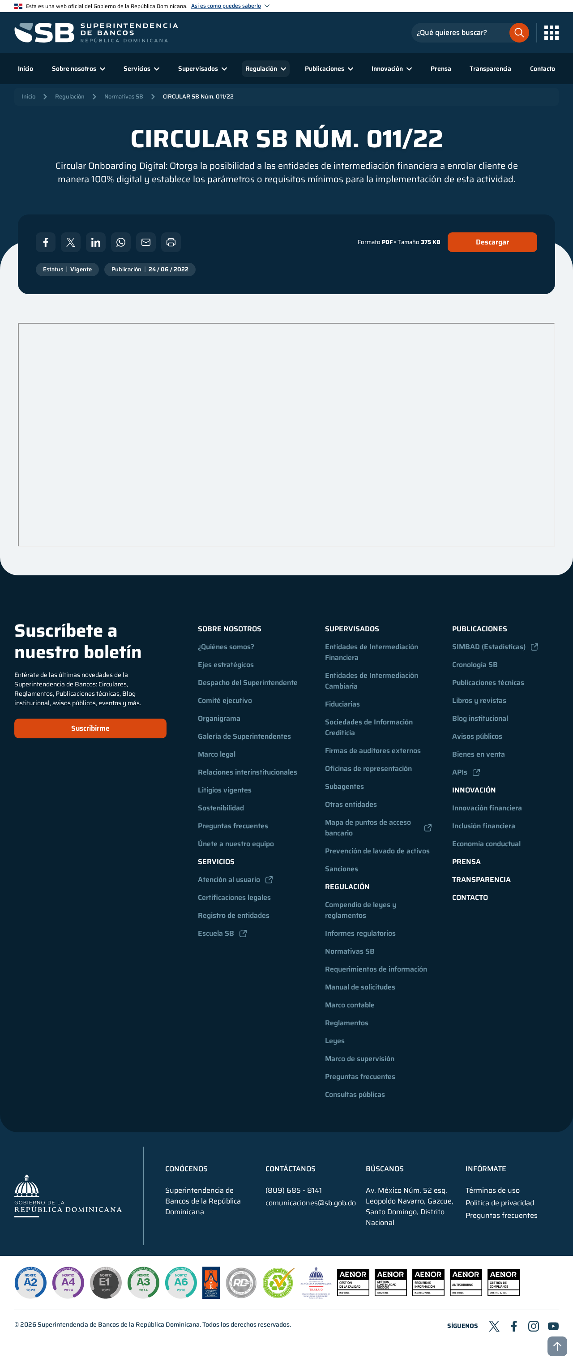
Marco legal (216, 754)
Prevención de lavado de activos (377, 851)
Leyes (335, 1040)
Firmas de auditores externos (373, 750)
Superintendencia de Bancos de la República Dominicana (119, 1324)
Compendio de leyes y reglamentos (361, 910)
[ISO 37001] (466, 1293)
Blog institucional (480, 718)
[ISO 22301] (391, 1293)
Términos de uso (493, 1190)
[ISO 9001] (353, 1293)
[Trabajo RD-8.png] (316, 1296)
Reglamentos (346, 1022)
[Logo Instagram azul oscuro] (533, 1326)
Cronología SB (475, 664)
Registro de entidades (233, 915)
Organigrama (219, 718)
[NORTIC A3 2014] (143, 1283)
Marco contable (350, 1005)
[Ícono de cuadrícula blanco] (551, 33)
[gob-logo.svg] (68, 1195)
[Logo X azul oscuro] (494, 1326)
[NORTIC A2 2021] (30, 1283)
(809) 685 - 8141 (293, 1190)
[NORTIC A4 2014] (68, 1283)
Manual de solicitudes (360, 987)
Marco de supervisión (359, 1058)
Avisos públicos (477, 736)
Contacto (542, 68)
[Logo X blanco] (71, 242)
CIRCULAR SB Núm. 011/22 (198, 96)
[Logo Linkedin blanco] (96, 242)
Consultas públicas (355, 1094)
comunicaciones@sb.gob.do (310, 1202)
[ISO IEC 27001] (428, 1293)
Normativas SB (123, 96)
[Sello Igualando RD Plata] (241, 1296)
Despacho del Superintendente (248, 682)
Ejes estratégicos (226, 664)
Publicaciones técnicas (488, 682)
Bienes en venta (478, 754)
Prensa (441, 68)
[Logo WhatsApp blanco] (121, 242)
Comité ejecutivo (225, 700)
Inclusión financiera (483, 825)
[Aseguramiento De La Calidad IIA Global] (211, 1296)
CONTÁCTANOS (290, 1169)
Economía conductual (486, 843)
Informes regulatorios (360, 933)
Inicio (25, 68)
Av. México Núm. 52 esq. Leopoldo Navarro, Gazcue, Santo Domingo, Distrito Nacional (409, 1206)
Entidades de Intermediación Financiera (372, 652)
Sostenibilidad (221, 808)
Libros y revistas (479, 700)
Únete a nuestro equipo (236, 843)
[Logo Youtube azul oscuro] (553, 1326)
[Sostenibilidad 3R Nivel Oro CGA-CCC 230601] (279, 1295)
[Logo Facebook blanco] (46, 242)
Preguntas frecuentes (233, 825)
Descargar (492, 242)
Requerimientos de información (376, 969)
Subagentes (344, 786)
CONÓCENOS (186, 1169)
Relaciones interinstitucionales (247, 772)
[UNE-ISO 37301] (503, 1293)
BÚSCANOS (385, 1169)
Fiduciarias (342, 704)
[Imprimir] (171, 242)
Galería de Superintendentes (244, 736)
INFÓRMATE (486, 1169)
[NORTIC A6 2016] (181, 1283)
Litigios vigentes (225, 790)
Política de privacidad (500, 1203)
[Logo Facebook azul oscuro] (514, 1326)
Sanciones (341, 868)
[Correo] (146, 242)
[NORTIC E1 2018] (106, 1283)
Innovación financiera (487, 808)
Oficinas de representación (368, 768)
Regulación (70, 96)
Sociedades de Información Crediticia (370, 727)
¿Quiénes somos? (226, 646)
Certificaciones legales (234, 897)
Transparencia (490, 68)
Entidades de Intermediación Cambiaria (372, 681)
